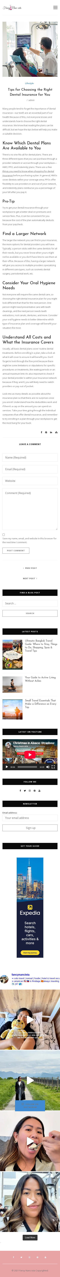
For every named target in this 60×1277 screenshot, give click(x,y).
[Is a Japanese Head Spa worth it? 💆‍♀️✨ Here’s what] (30, 1202)
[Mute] (48, 767)
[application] (30, 754)
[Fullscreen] (53, 767)
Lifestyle (29, 83)
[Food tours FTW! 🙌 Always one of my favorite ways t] (30, 1141)
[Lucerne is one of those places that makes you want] (30, 1080)
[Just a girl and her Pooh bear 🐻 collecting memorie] (30, 1020)
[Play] (6, 767)
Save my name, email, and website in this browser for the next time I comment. (29, 540)
